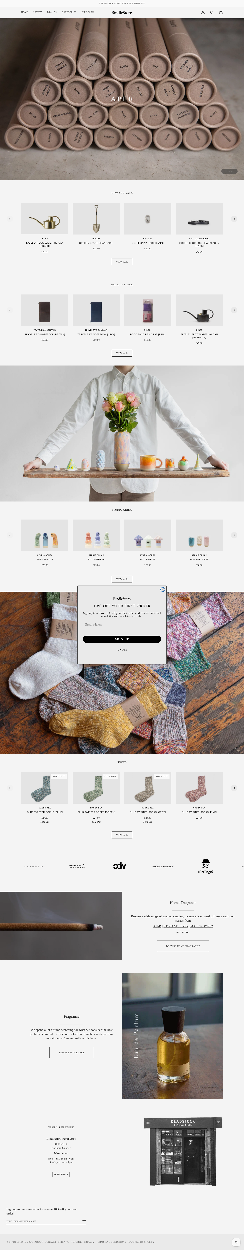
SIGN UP (122, 639)
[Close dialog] (163, 589)
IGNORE (122, 650)
